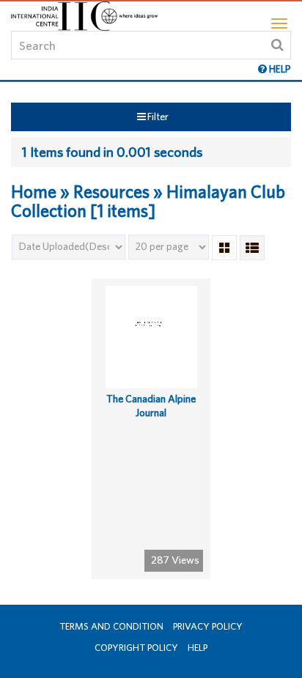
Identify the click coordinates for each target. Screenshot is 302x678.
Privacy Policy (208, 626)
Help (197, 647)
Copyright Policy (136, 647)
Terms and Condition (111, 626)
